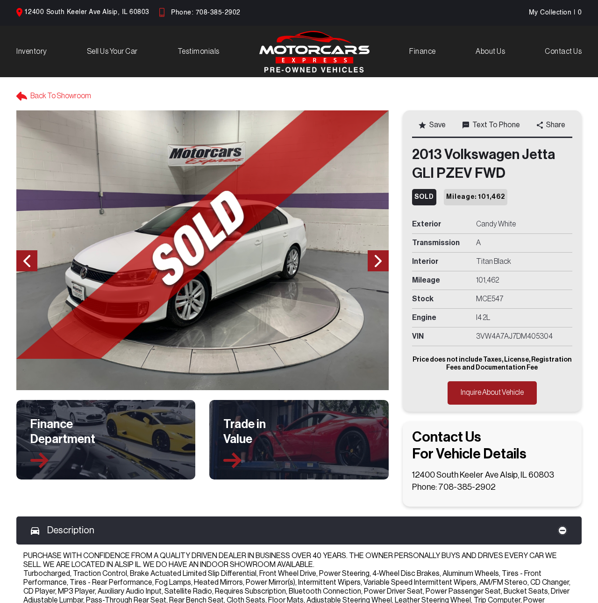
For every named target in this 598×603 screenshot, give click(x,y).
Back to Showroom (60, 96)
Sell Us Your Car (112, 51)
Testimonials (199, 51)
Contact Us (563, 51)
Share (555, 125)
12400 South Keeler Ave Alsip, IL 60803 (87, 12)
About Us (490, 51)
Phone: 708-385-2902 (206, 12)
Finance (422, 51)
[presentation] (26, 260)
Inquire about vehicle (492, 392)
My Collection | (555, 12)
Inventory (31, 51)
